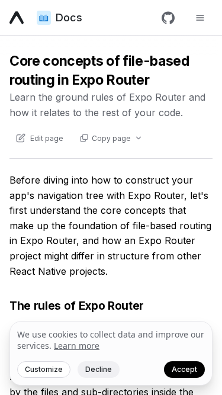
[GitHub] (168, 17)
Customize (44, 369)
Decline (98, 369)
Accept (184, 369)
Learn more (76, 345)
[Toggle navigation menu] (200, 17)
